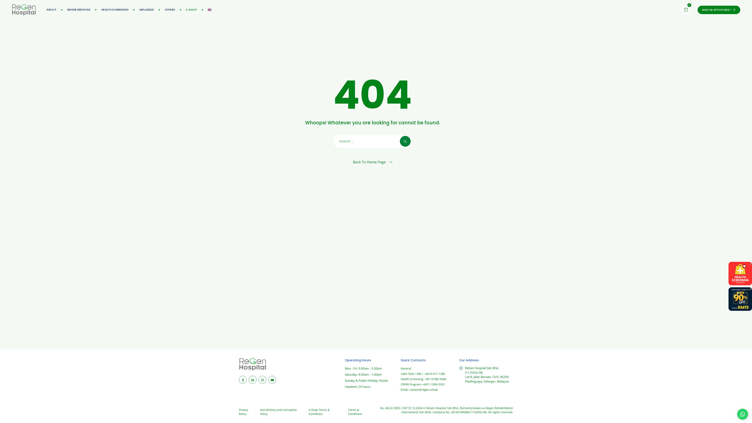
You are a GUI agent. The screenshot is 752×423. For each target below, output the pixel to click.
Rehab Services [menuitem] (78, 9)
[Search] (405, 141)
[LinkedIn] (253, 380)
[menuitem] (191, 10)
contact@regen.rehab (423, 389)
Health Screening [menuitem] (114, 9)
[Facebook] (243, 380)
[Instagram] (262, 380)
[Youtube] (272, 380)
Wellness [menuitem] (146, 9)
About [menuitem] (51, 9)
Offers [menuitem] (170, 9)
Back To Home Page (369, 162)
